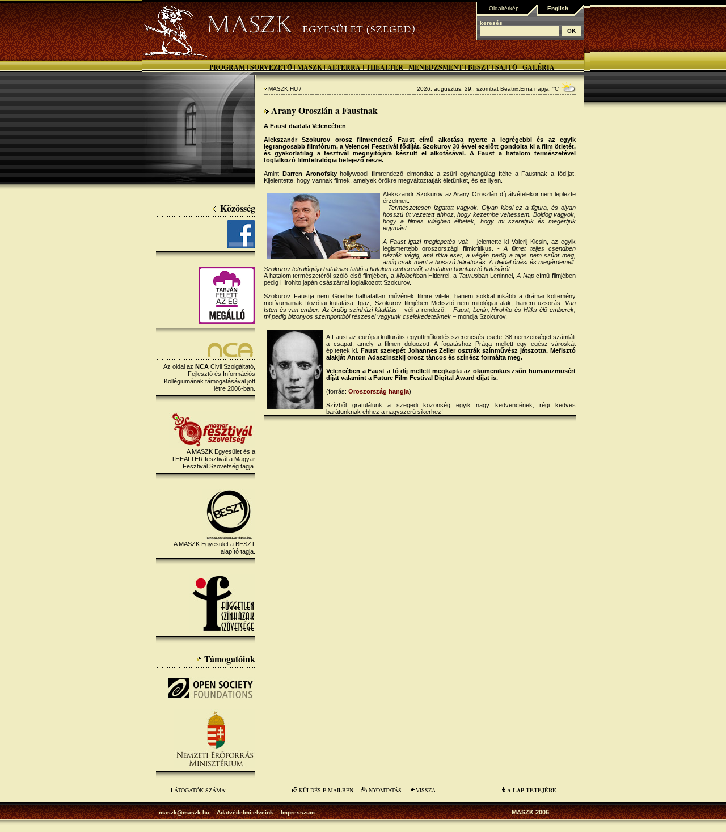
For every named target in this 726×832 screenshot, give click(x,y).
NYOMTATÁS (385, 790)
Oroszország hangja (378, 391)
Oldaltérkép (504, 8)
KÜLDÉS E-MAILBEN (326, 790)
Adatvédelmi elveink (245, 812)
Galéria (538, 67)
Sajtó (506, 67)
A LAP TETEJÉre (531, 790)
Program (227, 67)
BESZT (479, 67)
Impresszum (298, 812)
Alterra (344, 67)
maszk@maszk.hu (184, 812)
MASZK (309, 67)
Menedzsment (435, 67)
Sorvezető (271, 67)
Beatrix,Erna (516, 89)
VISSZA (426, 790)
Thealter (384, 67)
